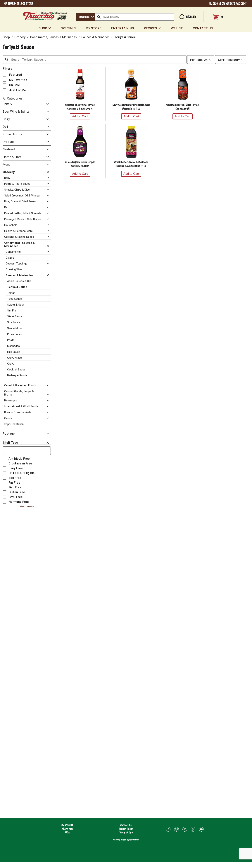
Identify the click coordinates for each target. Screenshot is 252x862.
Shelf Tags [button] (10, 442)
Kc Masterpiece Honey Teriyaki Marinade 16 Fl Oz (80, 164)
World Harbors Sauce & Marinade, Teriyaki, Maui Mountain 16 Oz (131, 164)
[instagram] (176, 830)
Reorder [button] (191, 17)
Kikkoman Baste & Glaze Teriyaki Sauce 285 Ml (182, 107)
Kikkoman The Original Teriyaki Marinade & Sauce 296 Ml (80, 107)
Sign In (217, 3)
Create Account (236, 3)
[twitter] (184, 830)
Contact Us (126, 825)
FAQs (67, 832)
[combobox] (85, 17)
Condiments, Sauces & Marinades (53, 37)
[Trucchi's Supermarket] (45, 14)
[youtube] (201, 830)
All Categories (13, 98)
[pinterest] (193, 830)
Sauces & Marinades (95, 37)
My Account (67, 825)
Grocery (19, 37)
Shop (6, 37)
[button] (47, 104)
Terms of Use (126, 832)
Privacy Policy (126, 829)
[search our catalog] (99, 17)
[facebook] (168, 830)
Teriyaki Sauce (125, 37)
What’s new (67, 829)
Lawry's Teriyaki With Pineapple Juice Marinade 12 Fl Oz (131, 107)
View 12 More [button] (27, 506)
